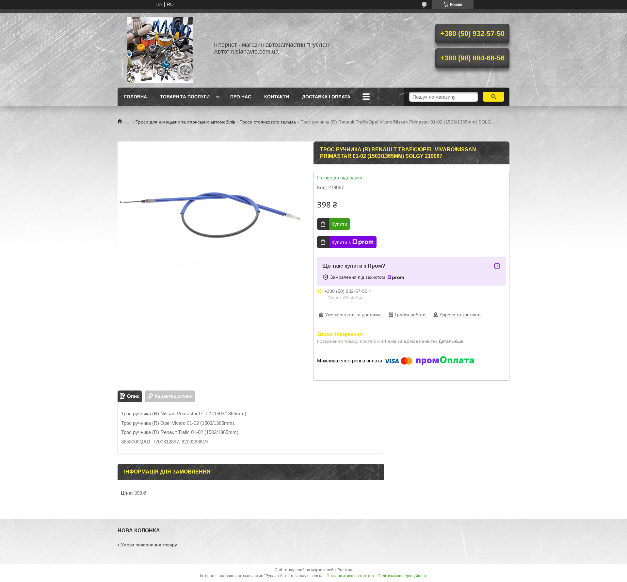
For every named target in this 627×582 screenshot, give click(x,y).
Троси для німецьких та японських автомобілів (185, 122)
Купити (339, 224)
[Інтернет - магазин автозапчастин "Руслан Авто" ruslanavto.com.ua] (160, 48)
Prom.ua (344, 570)
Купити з (341, 242)
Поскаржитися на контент (351, 576)
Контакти (276, 96)
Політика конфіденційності (402, 576)
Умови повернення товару (149, 544)
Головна (135, 96)
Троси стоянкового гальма (268, 122)
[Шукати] (493, 97)
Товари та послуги (185, 96)
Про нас (240, 96)
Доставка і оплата (326, 96)
